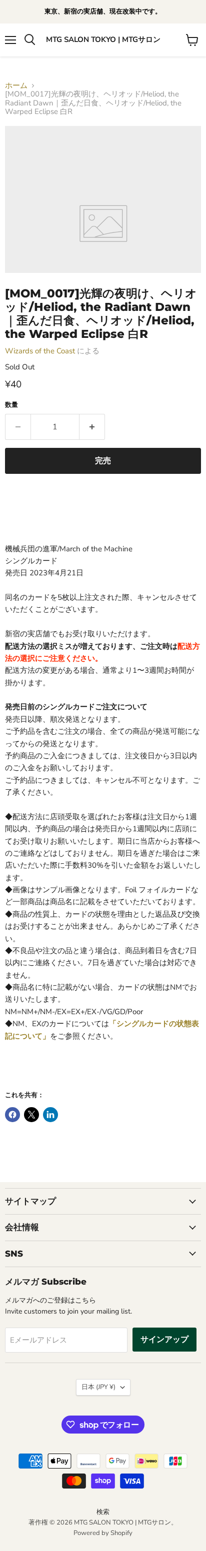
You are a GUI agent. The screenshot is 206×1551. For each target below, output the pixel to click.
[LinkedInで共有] (50, 1114)
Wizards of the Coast (40, 351)
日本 (99, 1387)
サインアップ (164, 1339)
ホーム (16, 85)
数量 (11, 405)
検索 (103, 1512)
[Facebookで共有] (12, 1114)
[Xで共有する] (31, 1114)
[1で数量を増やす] (92, 427)
